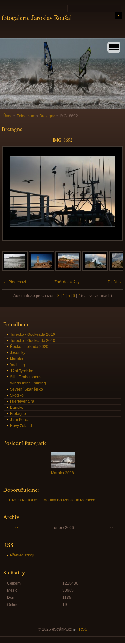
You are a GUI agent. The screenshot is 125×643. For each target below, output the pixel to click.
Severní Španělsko (26, 389)
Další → (114, 282)
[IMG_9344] (41, 270)
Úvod (8, 116)
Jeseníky (17, 352)
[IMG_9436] (15, 270)
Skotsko (17, 395)
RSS (83, 629)
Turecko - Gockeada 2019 (32, 334)
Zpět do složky (66, 282)
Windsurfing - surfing (28, 383)
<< (17, 527)
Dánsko (16, 407)
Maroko (16, 359)
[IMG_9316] (68, 270)
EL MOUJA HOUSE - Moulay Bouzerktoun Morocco (50, 500)
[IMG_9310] (95, 270)
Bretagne (47, 116)
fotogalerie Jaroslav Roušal (37, 17)
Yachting (17, 365)
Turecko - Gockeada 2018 (32, 340)
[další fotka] (113, 193)
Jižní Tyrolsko (21, 371)
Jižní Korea (19, 419)
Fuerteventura (22, 401)
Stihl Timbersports (25, 377)
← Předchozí (15, 282)
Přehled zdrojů (23, 555)
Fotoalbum (26, 116)
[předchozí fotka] (12, 193)
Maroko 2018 (62, 473)
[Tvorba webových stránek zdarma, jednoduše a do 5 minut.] (75, 629)
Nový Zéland (21, 426)
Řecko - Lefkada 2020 (29, 346)
